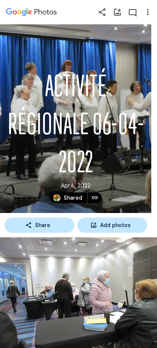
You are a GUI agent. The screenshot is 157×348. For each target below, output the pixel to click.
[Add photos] (117, 12)
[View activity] (132, 12)
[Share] (102, 12)
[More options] (147, 12)
